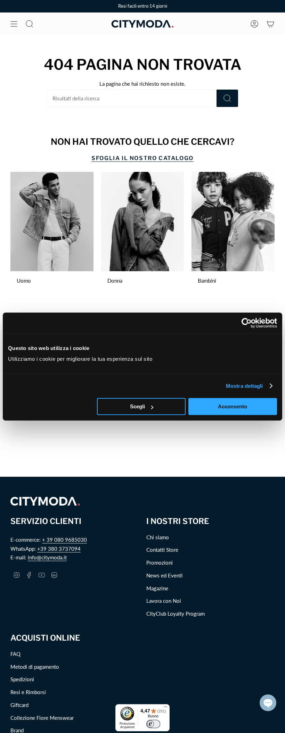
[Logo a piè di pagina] (45, 501)
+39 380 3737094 (59, 548)
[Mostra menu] (14, 24)
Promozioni (159, 562)
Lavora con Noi (163, 601)
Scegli (137, 406)
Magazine (157, 588)
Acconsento (232, 406)
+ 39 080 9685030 (64, 539)
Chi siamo (157, 537)
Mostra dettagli (244, 386)
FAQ (15, 654)
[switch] (153, 724)
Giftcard (19, 705)
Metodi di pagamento (34, 667)
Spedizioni (22, 679)
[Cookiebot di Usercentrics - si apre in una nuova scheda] (246, 323)
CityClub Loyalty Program (175, 613)
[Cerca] (227, 98)
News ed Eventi (164, 575)
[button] (268, 702)
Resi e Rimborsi (28, 692)
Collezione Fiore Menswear (42, 718)
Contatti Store (162, 550)
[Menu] (165, 708)
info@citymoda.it (47, 557)
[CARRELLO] (270, 24)
